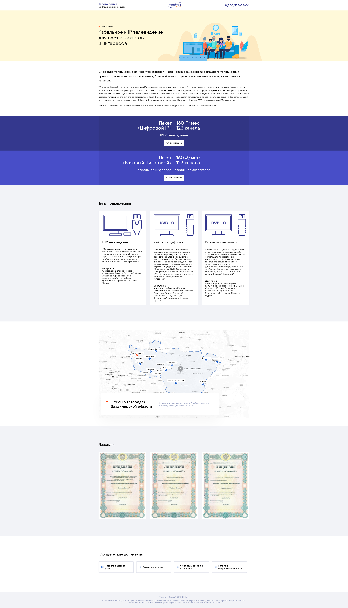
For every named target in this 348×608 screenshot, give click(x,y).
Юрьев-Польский (156, 349)
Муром (203, 381)
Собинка (166, 367)
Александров (136, 353)
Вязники (205, 358)
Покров (145, 373)
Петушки (150, 369)
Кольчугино (150, 356)
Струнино (138, 358)
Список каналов (174, 143)
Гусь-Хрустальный (176, 380)
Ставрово (161, 364)
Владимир (172, 362)
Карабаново (129, 356)
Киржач (139, 362)
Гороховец (216, 360)
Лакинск (160, 371)
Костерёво (157, 374)
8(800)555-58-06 (237, 5)
